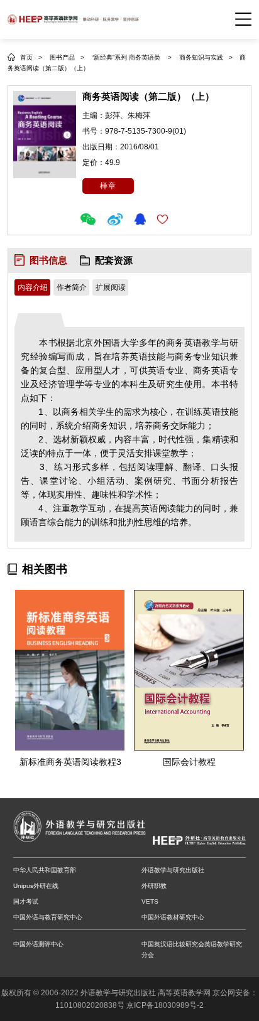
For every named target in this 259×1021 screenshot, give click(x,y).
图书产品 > (67, 57)
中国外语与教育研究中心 (47, 917)
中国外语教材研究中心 (172, 917)
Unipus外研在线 (35, 885)
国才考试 (25, 901)
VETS (149, 901)
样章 (108, 185)
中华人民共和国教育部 (44, 870)
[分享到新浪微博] (116, 219)
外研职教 (154, 885)
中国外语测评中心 (38, 944)
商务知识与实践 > (206, 57)
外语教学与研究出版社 (172, 870)
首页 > (31, 57)
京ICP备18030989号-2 (165, 1005)
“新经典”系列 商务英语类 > (132, 57)
